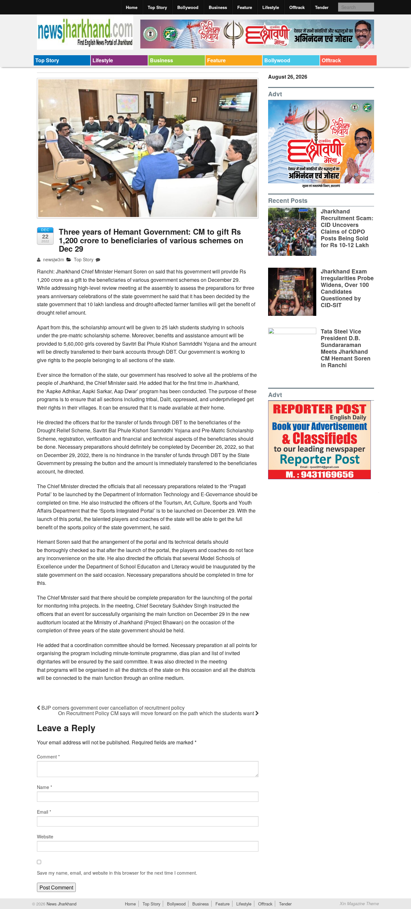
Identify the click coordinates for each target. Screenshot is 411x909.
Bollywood (187, 7)
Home (131, 7)
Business (218, 7)
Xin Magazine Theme (359, 903)
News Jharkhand (60, 904)
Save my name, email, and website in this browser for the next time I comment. (117, 873)
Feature (244, 7)
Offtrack (297, 7)
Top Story (157, 7)
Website (45, 836)
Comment (48, 756)
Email (44, 812)
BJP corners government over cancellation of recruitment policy (112, 707)
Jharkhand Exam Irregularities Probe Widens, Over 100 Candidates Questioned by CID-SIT (347, 288)
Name (44, 787)
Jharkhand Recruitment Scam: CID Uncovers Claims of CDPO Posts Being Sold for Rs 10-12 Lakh (347, 228)
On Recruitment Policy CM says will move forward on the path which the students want (156, 713)
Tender (321, 7)
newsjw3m (53, 259)
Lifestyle (270, 7)
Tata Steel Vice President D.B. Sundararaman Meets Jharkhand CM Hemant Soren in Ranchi (346, 348)
